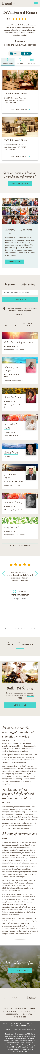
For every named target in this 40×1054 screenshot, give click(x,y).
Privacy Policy (10, 1011)
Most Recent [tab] (11, 326)
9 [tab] (31, 628)
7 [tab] (25, 628)
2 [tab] (9, 628)
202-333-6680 (10, 102)
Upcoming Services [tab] (28, 325)
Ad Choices (20, 1017)
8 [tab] (28, 628)
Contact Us (20, 1008)
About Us (8, 1008)
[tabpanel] (20, 585)
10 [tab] (34, 628)
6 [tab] (22, 628)
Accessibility (12, 1014)
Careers (33, 1008)
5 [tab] (18, 628)
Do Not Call (28, 1014)
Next (36, 578)
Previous (4, 578)
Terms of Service (28, 1011)
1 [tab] (6, 628)
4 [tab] (15, 628)
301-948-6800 (10, 149)
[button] (35, 3)
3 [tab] (12, 628)
